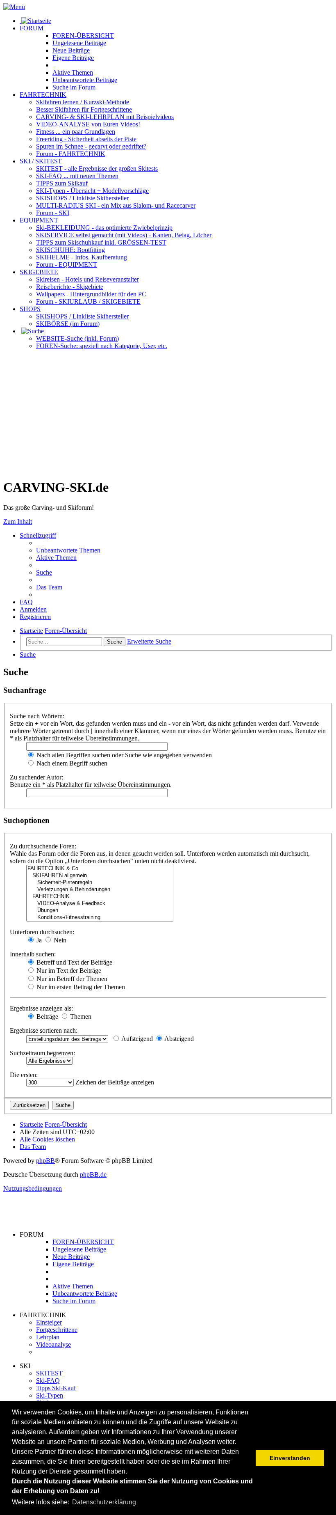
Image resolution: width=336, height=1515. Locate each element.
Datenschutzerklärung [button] (104, 1502)
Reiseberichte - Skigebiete (69, 286)
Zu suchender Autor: (36, 777)
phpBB (45, 1160)
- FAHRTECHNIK (70, 153)
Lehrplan (47, 1337)
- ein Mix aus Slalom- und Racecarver (115, 205)
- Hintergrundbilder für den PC (91, 294)
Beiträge (79, 42)
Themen (72, 72)
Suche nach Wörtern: (37, 716)
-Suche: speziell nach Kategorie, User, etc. (101, 345)
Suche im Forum (73, 87)
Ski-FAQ (48, 1380)
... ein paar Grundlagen (75, 131)
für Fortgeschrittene (84, 109)
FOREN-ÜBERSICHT (83, 35)
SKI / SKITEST (41, 161)
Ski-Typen (49, 1395)
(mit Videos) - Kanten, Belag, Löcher (123, 234)
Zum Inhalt (17, 521)
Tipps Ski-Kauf (56, 1387)
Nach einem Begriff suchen (71, 763)
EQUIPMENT (39, 220)
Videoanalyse (53, 1344)
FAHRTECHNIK (43, 94)
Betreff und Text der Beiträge (73, 962)
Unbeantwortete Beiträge (84, 1293)
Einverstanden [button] (290, 1458)
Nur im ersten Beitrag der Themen (80, 986)
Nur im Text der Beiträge (68, 970)
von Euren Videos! (88, 124)
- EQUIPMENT (66, 264)
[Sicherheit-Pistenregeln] (100, 882)
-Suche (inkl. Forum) (77, 338)
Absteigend (178, 1038)
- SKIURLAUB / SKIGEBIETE (88, 301)
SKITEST (49, 1373)
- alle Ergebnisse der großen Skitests (97, 168)
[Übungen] (100, 910)
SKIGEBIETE (39, 271)
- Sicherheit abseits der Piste (86, 138)
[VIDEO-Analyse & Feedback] (100, 903)
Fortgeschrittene (56, 1329)
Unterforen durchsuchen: (42, 931)
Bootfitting (70, 249)
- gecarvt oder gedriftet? (91, 146)
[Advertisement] (168, 413)
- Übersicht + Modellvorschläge (92, 190)
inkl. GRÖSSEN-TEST (101, 242)
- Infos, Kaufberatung (81, 257)
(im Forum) (68, 323)
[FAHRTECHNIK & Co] (100, 868)
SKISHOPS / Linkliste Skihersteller (82, 316)
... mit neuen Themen (77, 175)
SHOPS (30, 308)
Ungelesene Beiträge (79, 1249)
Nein (59, 940)
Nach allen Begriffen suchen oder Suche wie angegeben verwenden (123, 755)
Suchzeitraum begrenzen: (42, 1053)
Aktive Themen (72, 1286)
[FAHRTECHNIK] (100, 896)
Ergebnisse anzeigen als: (41, 1008)
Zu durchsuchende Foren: (43, 846)
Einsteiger (49, 1322)
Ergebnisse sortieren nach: (43, 1030)
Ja (38, 940)
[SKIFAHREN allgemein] (100, 875)
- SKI (52, 212)
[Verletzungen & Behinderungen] (100, 889)
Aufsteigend (136, 1038)
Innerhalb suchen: (33, 954)
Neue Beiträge (71, 1256)
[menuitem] (68, 550)
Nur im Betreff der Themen (71, 978)
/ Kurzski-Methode (82, 102)
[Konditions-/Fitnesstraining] (100, 917)
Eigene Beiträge (73, 1264)
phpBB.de (93, 1174)
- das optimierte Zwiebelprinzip (104, 227)
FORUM (31, 28)
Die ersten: (24, 1074)
